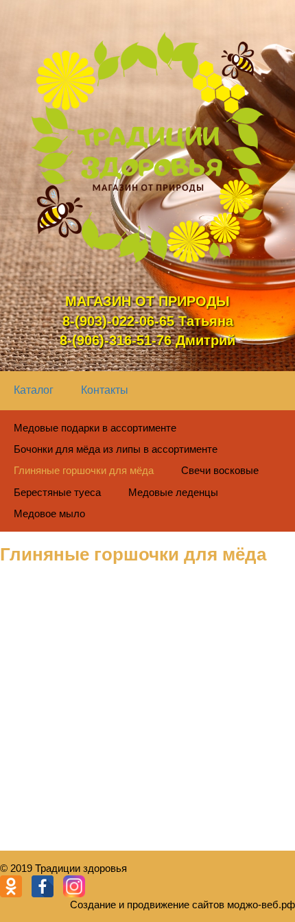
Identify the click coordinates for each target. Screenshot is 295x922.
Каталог (34, 390)
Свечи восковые (220, 470)
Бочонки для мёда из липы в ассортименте (115, 449)
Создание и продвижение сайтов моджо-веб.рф (182, 904)
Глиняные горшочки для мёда (84, 470)
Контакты (104, 390)
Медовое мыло (49, 513)
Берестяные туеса (57, 492)
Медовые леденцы (173, 492)
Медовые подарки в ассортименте (95, 428)
